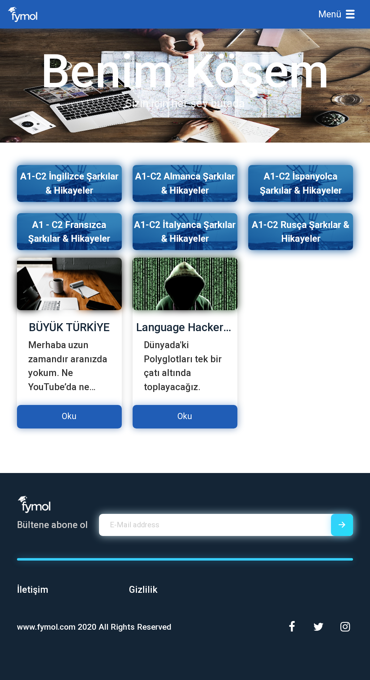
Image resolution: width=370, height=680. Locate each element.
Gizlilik (143, 589)
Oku (69, 416)
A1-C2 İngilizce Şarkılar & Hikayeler (69, 183)
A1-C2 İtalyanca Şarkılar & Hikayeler (185, 231)
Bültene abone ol (52, 524)
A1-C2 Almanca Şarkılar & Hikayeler (185, 183)
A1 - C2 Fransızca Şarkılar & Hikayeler (69, 231)
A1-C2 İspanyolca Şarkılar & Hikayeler (301, 183)
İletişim (32, 589)
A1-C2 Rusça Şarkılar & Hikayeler (300, 231)
